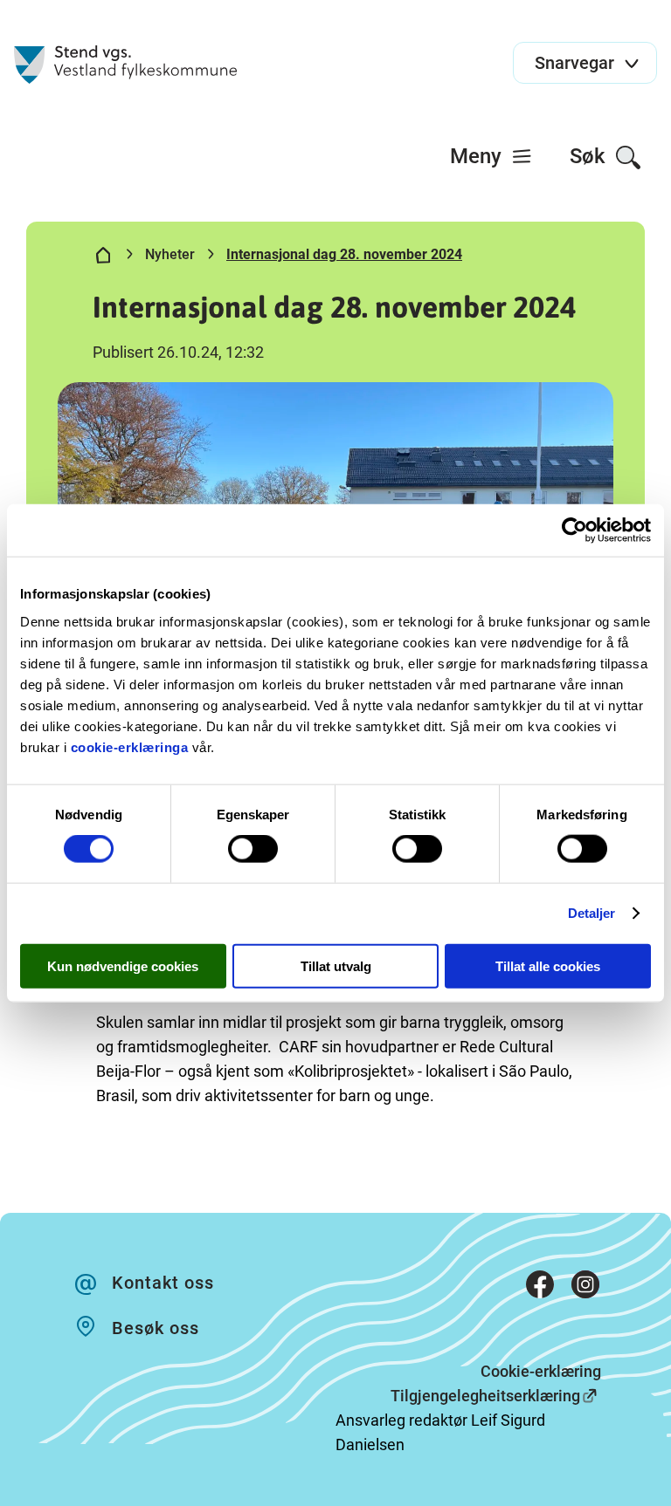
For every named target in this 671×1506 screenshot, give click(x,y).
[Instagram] (585, 1288)
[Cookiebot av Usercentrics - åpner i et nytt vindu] (574, 530)
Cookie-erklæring (541, 1371)
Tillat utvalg (336, 965)
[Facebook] (540, 1288)
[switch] (253, 849)
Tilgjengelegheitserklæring (485, 1395)
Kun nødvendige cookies (122, 965)
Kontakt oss (163, 1282)
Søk (590, 156)
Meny (478, 156)
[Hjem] (103, 258)
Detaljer (592, 913)
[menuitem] (491, 156)
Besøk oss (155, 1328)
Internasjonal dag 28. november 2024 (344, 254)
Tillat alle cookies (547, 965)
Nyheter (170, 254)
